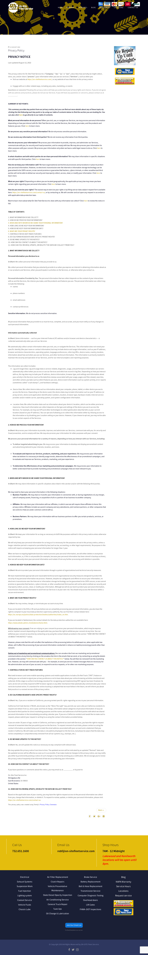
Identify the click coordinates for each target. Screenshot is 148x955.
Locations (118, 7)
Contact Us (133, 7)
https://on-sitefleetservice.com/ (39, 79)
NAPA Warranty (123, 881)
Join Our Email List (74, 925)
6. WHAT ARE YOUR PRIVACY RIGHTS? (21, 231)
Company (70, 7)
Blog (93, 7)
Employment (104, 7)
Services (83, 7)
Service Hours (123, 886)
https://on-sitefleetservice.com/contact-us (28, 192)
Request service (123, 895)
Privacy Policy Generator (48, 804)
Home (60, 7)
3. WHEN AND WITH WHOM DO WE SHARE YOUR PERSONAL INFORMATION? (35, 223)
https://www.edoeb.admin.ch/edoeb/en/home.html (27, 623)
